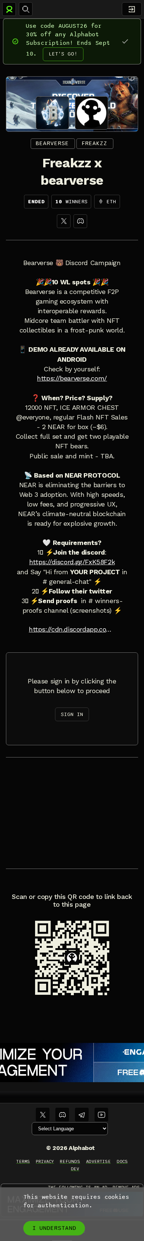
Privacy (45, 1161)
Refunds (70, 1161)
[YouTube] (101, 1114)
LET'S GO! (63, 54)
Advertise (98, 1161)
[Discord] (80, 221)
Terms (23, 1161)
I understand (54, 1228)
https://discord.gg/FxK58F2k (72, 562)
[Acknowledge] (125, 41)
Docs (122, 1161)
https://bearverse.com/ (72, 378)
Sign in (72, 714)
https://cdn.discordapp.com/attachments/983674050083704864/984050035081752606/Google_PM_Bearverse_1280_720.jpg (72, 629)
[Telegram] (82, 1114)
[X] (64, 221)
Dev (75, 1168)
